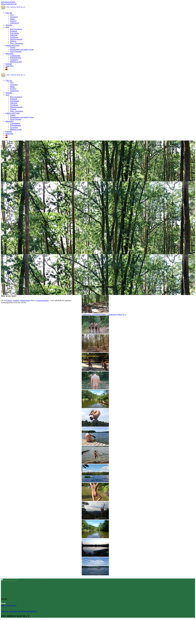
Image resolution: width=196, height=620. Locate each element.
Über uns (8, 13)
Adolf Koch (14, 23)
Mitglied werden (16, 62)
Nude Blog (9, 66)
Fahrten (12, 47)
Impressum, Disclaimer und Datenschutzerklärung (19, 611)
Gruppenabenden (42, 300)
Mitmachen (9, 54)
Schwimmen (14, 33)
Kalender (8, 64)
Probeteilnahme (15, 58)
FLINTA (13, 21)
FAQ (12, 15)
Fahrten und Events (12, 45)
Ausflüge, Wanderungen (21, 300)
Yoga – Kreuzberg (16, 43)
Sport (7, 27)
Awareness (14, 17)
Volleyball (13, 35)
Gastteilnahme (15, 56)
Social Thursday (16, 51)
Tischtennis (14, 37)
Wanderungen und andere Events (22, 49)
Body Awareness (16, 29)
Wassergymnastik (16, 39)
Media (12, 19)
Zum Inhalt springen (8, 2)
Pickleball (13, 31)
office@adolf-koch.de (9, 4)
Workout (13, 41)
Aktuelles (8, 25)
